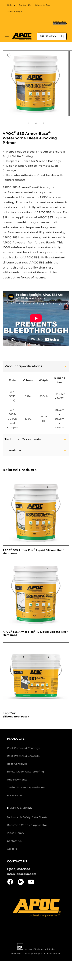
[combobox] (52, 36)
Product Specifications (23, 366)
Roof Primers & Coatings (23, 748)
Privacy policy (32, 953)
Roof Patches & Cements (23, 755)
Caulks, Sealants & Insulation (26, 787)
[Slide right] (44, 123)
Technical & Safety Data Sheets (27, 817)
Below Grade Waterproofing (25, 771)
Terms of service (52, 953)
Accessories (15, 795)
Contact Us (14, 840)
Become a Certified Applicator (27, 825)
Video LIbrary (15, 832)
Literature (13, 450)
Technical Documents (23, 439)
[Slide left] (28, 123)
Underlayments (17, 779)
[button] (11, 5)
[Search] (63, 36)
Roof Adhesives (17, 763)
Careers (12, 848)
